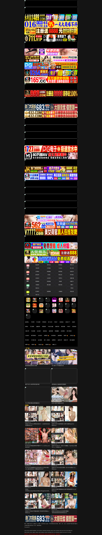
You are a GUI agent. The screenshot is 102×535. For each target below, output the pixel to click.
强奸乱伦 (49, 264)
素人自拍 (72, 268)
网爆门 (72, 284)
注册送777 (67, 322)
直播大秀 (66, 340)
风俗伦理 (72, 291)
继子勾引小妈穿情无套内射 (32, 384)
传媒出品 (37, 288)
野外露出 (72, 274)
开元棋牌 (38, 322)
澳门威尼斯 (72, 340)
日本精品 (49, 268)
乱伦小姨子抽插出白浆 (58, 403)
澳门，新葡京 (47, 340)
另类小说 (37, 294)
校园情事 (49, 291)
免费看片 (54, 340)
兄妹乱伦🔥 (40, 344)
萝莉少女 (72, 264)
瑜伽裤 (60, 281)
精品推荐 (37, 264)
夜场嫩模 (57, 331)
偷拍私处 (45, 331)
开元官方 (27, 340)
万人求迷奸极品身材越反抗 (32, 403)
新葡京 (26, 326)
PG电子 (55, 322)
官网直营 (44, 322)
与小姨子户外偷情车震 (58, 365)
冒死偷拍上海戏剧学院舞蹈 (59, 384)
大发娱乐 (27, 335)
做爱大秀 (60, 340)
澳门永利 (50, 322)
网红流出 (60, 274)
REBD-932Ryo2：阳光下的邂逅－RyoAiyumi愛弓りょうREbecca (64, 446)
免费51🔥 (66, 335)
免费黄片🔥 (48, 344)
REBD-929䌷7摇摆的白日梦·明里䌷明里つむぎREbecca (64, 490)
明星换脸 (49, 281)
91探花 (48, 274)
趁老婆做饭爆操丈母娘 (31, 365)
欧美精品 (60, 264)
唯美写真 (60, 284)
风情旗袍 (37, 281)
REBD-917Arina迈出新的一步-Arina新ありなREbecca (64, 468)
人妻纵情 (60, 291)
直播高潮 (57, 326)
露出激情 (49, 284)
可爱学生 (60, 278)
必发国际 (63, 331)
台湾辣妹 (37, 271)
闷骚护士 (72, 281)
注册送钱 (61, 322)
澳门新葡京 (69, 331)
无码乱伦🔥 (72, 335)
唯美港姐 (60, 271)
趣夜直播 (51, 331)
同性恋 (72, 288)
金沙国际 (40, 340)
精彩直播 (63, 326)
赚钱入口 (54, 344)
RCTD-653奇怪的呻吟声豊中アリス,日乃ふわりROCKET (37, 446)
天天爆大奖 (33, 340)
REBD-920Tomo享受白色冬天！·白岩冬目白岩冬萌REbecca (37, 424)
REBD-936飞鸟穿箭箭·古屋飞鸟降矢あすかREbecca (63, 424)
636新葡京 (53, 335)
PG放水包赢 (50, 326)
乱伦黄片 (39, 331)
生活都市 (37, 291)
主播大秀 (27, 331)
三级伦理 (37, 268)
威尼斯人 (27, 322)
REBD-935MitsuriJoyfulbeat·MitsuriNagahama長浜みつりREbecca (37, 490)
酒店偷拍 (74, 326)
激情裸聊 (60, 335)
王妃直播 (33, 331)
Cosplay (60, 268)
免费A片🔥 (34, 344)
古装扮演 (37, 278)
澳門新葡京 (33, 335)
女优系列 (49, 278)
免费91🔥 (27, 344)
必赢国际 (38, 326)
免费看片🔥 (46, 335)
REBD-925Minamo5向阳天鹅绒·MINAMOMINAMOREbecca (60, 511)
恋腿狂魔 (72, 278)
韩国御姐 (49, 271)
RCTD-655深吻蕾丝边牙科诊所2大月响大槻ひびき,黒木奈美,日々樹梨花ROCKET (37, 468)
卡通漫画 (37, 284)
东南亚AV (72, 271)
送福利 (73, 322)
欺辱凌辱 (37, 274)
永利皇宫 (40, 335)
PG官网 (32, 322)
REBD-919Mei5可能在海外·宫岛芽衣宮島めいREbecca (37, 511)
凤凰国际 (44, 326)
